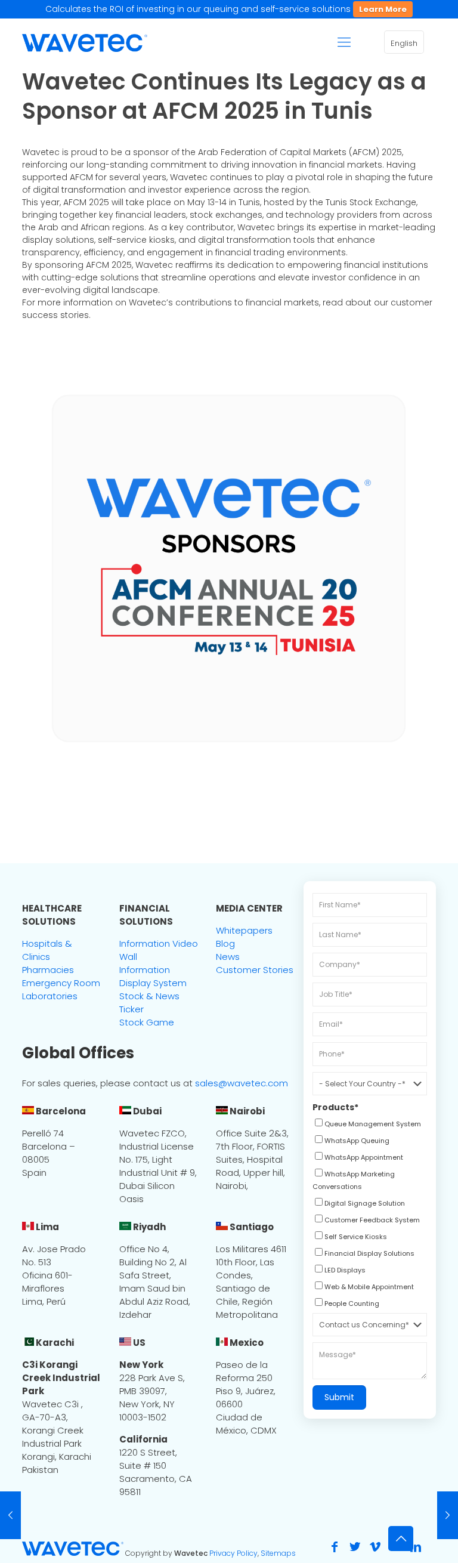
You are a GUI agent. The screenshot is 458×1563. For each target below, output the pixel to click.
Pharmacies (48, 969)
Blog (225, 943)
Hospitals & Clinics (47, 950)
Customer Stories (254, 969)
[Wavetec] (84, 42)
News (228, 956)
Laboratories (50, 996)
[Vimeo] (375, 1547)
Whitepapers (244, 930)
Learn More (383, 9)
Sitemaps (278, 1553)
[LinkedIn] (415, 1547)
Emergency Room (61, 983)
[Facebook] (334, 1547)
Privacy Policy (233, 1553)
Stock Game (146, 1022)
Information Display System (153, 976)
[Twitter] (354, 1547)
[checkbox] (366, 1125)
